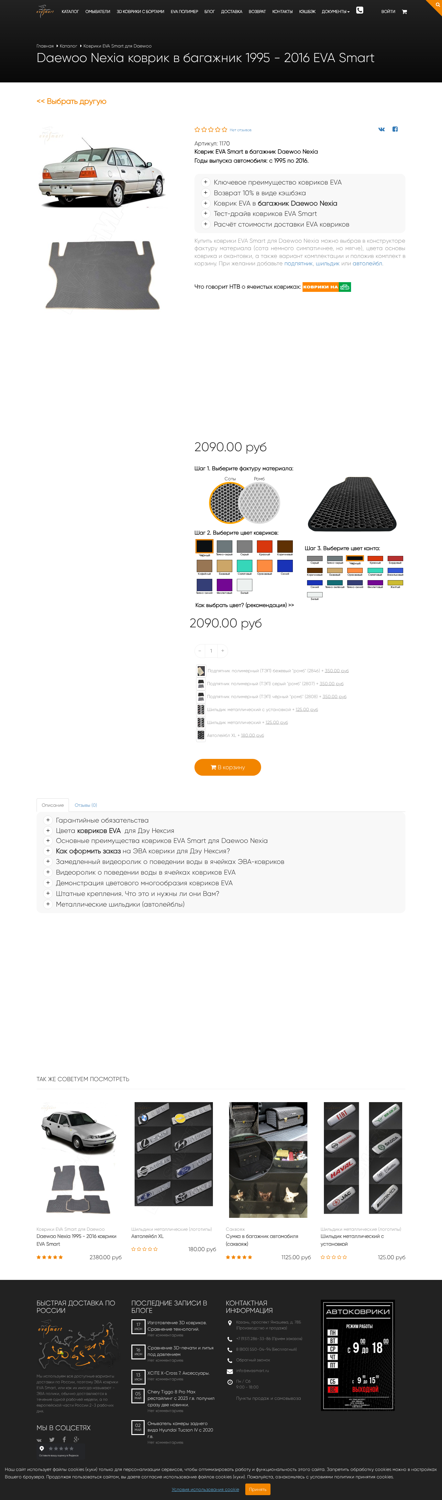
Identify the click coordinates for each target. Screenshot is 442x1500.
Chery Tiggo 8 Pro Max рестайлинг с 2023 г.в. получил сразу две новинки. (181, 1398)
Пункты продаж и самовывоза (268, 1398)
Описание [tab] (53, 805)
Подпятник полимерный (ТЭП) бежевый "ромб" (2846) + (277, 670)
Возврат (257, 11)
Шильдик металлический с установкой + (262, 709)
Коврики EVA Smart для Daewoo (117, 45)
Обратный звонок (253, 1359)
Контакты (282, 11)
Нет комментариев (165, 1335)
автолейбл (367, 263)
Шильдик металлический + (247, 722)
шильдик (328, 263)
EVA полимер (184, 11)
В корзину (230, 767)
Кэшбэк (307, 11)
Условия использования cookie (205, 1489)
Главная (45, 45)
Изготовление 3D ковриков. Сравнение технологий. (177, 1326)
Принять (258, 1489)
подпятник (298, 263)
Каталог (70, 11)
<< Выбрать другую (71, 101)
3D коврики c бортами (140, 11)
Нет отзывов (240, 130)
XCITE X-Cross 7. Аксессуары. (179, 1373)
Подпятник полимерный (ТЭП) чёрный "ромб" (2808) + (276, 696)
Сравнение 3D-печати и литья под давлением (181, 1351)
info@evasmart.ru (252, 1370)
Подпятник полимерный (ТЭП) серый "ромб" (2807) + (275, 683)
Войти (388, 11)
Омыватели (97, 11)
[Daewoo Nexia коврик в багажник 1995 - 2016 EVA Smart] (102, 222)
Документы (334, 11)
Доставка (231, 11)
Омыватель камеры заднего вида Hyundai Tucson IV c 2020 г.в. (180, 1430)
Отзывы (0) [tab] (86, 805)
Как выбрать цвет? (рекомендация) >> (244, 605)
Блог (209, 11)
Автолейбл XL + (235, 735)
